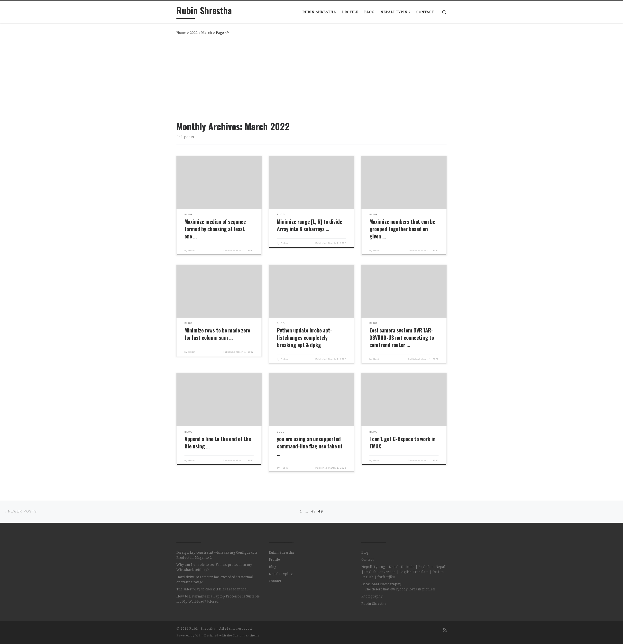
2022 (194, 33)
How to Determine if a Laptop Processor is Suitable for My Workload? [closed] (218, 598)
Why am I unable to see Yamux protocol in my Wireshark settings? (214, 567)
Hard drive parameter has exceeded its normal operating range (214, 579)
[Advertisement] (311, 77)
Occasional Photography (381, 584)
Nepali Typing (281, 574)
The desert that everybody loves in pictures (400, 589)
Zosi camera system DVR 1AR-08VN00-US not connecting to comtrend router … (401, 337)
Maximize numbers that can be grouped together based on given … (402, 229)
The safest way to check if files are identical (212, 589)
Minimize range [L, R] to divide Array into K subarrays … (309, 225)
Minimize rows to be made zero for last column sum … (217, 333)
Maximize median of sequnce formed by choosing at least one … (215, 229)
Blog (272, 567)
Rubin (191, 250)
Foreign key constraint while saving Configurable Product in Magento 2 (216, 554)
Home (181, 33)
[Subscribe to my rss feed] (445, 630)
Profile (274, 559)
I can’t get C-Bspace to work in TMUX (402, 442)
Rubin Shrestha (281, 552)
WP (198, 635)
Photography (372, 596)
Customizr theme (246, 635)
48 (313, 511)
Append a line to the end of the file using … (217, 442)
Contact (275, 581)
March (206, 33)
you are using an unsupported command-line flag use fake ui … (309, 446)
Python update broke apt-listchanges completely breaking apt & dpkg (304, 337)
